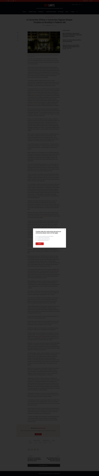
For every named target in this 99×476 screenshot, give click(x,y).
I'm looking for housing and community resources (45, 236)
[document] (49, 238)
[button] (64, 229)
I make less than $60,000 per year (43, 240)
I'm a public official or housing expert (43, 237)
